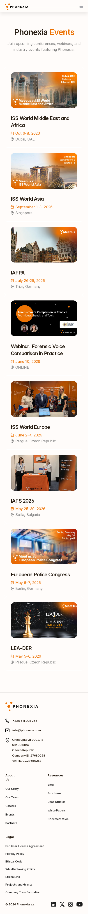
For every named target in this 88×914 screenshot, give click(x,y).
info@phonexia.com (26, 730)
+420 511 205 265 (24, 720)
